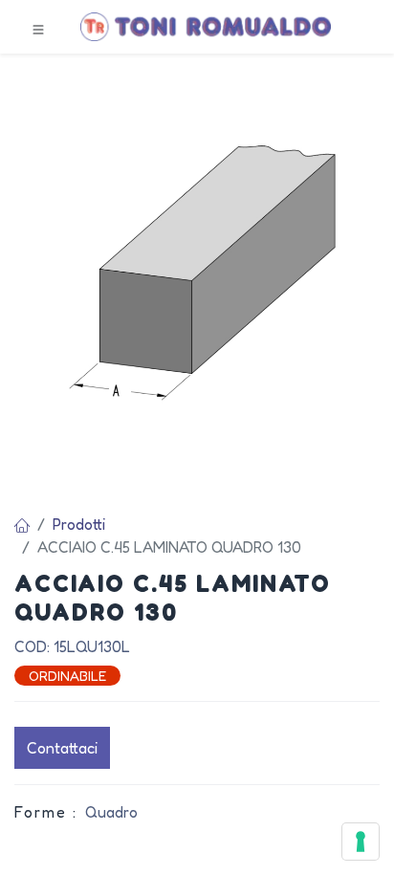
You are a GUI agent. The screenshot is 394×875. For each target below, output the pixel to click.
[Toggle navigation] (38, 27)
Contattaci (62, 747)
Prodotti (79, 524)
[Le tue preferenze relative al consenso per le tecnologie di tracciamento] (360, 841)
